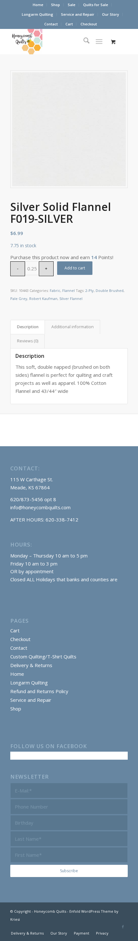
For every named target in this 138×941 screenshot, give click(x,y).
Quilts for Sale (95, 4)
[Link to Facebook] (123, 926)
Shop (55, 4)
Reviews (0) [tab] (27, 341)
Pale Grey (18, 298)
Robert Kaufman (43, 298)
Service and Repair (77, 14)
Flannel (68, 290)
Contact (51, 24)
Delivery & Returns (31, 665)
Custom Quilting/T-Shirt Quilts (43, 656)
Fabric (55, 290)
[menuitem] (38, 4)
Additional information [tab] (72, 327)
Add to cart (75, 268)
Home (38, 4)
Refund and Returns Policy (39, 691)
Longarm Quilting (37, 14)
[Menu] (99, 41)
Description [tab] (28, 327)
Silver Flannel (70, 298)
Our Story (110, 14)
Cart (69, 24)
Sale (71, 4)
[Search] (83, 41)
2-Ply (89, 290)
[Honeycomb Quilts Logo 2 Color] (57, 41)
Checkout (89, 24)
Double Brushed (110, 290)
